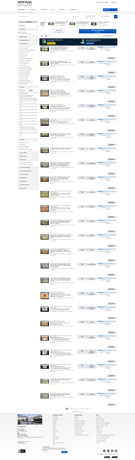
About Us (77, 417)
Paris (54, 440)
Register (107, 2)
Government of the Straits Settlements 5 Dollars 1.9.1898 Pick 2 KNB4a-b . (60, 93)
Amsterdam (55, 417)
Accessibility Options (100, 440)
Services (62, 9)
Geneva (54, 429)
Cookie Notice (99, 432)
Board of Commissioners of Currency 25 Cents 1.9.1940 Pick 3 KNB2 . (60, 353)
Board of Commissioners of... (104, 23)
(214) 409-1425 (23, 443)
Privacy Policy (99, 430)
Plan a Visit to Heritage (79, 423)
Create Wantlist (51, 43)
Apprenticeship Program (80, 421)
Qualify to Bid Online (70, 50)
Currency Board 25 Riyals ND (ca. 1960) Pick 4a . (60, 309)
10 (87, 408)
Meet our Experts (100, 421)
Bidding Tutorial (99, 427)
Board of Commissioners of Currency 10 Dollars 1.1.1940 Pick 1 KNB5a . (60, 338)
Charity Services (78, 432)
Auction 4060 (53, 118)
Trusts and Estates (79, 429)
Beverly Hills (55, 419)
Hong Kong (55, 430)
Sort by (100, 35)
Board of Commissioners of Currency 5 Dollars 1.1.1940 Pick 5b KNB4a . (60, 78)
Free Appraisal (90, 43)
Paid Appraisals (78, 427)
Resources (73, 9)
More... (20, 136)
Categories (21, 9)
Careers (76, 419)
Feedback (98, 423)
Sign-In (102, 2)
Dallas (54, 425)
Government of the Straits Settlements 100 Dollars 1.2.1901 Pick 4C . (60, 209)
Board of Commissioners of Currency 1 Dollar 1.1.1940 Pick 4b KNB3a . (60, 107)
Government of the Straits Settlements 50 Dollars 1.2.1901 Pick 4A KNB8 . (60, 194)
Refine (31, 90)
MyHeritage (106, 9)
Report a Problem (106, 423)
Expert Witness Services (80, 430)
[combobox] (45, 16)
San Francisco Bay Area (58, 442)
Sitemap (98, 442)
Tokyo (54, 444)
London (54, 432)
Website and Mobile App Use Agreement (105, 434)
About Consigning (100, 419)
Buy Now (43, 9)
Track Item (111, 58)
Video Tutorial (114, 12)
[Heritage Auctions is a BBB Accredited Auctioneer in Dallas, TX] (22, 451)
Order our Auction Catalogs (102, 425)
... (61, 23)
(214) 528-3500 (21, 442)
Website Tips (99, 429)
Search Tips (107, 12)
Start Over (29, 21)
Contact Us (114, 2)
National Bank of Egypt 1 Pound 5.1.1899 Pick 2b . (60, 324)
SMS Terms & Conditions (101, 438)
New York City (56, 436)
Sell (52, 9)
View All (42, 24)
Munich (54, 434)
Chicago (54, 423)
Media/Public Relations (79, 425)
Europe (54, 427)
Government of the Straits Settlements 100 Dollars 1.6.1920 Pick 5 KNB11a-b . (60, 295)
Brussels (55, 421)
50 (83, 411)
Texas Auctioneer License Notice (82, 434)
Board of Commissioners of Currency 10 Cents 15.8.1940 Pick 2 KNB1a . (60, 367)
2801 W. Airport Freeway (23, 435)
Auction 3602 (53, 46)
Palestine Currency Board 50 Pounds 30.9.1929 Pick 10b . (60, 121)
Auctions (33, 9)
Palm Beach (55, 438)
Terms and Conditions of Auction (103, 436)
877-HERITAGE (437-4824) (23, 441)
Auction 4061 (53, 75)
